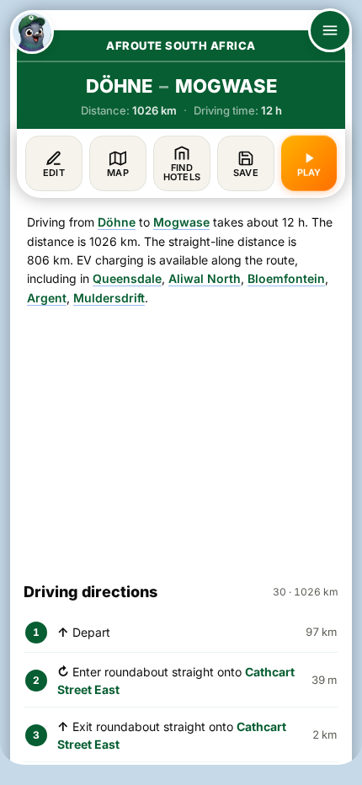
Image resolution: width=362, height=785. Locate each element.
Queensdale (127, 278)
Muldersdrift (109, 298)
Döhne (117, 222)
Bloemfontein (286, 278)
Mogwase (181, 222)
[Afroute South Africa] (32, 32)
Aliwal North (204, 278)
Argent (47, 298)
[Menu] (330, 30)
